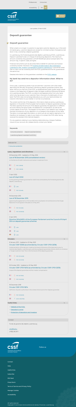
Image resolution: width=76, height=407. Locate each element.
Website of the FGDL (18, 307)
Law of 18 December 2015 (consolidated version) (27, 157)
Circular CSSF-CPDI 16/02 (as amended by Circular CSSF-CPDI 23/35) (34, 268)
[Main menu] (66, 15)
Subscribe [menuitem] (11, 374)
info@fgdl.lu (13, 329)
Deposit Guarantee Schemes (33, 132)
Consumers (43, 2)
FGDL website (51, 74)
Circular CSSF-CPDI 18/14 (18, 287)
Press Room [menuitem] (12, 382)
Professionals (33, 2)
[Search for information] (51, 17)
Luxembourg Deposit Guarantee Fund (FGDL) (23, 135)
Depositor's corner (17, 309)
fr (42, 7)
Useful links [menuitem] (11, 370)
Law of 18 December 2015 (18, 198)
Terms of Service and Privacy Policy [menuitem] (19, 386)
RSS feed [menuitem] (11, 378)
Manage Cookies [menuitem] (13, 390)
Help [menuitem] (9, 366)
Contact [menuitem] (10, 362)
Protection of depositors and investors (24, 312)
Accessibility (33, 7)
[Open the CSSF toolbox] (53, 17)
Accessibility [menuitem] (12, 394)
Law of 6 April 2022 (16, 177)
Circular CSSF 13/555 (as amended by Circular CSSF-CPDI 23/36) (33, 245)
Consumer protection (17, 132)
